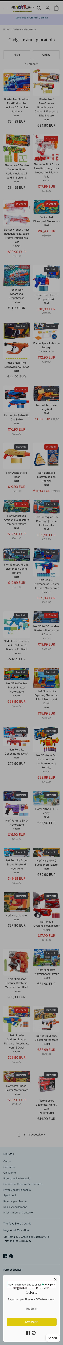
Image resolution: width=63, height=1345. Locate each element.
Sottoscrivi (31, 1321)
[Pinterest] (34, 1333)
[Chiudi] (55, 1279)
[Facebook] (28, 1333)
